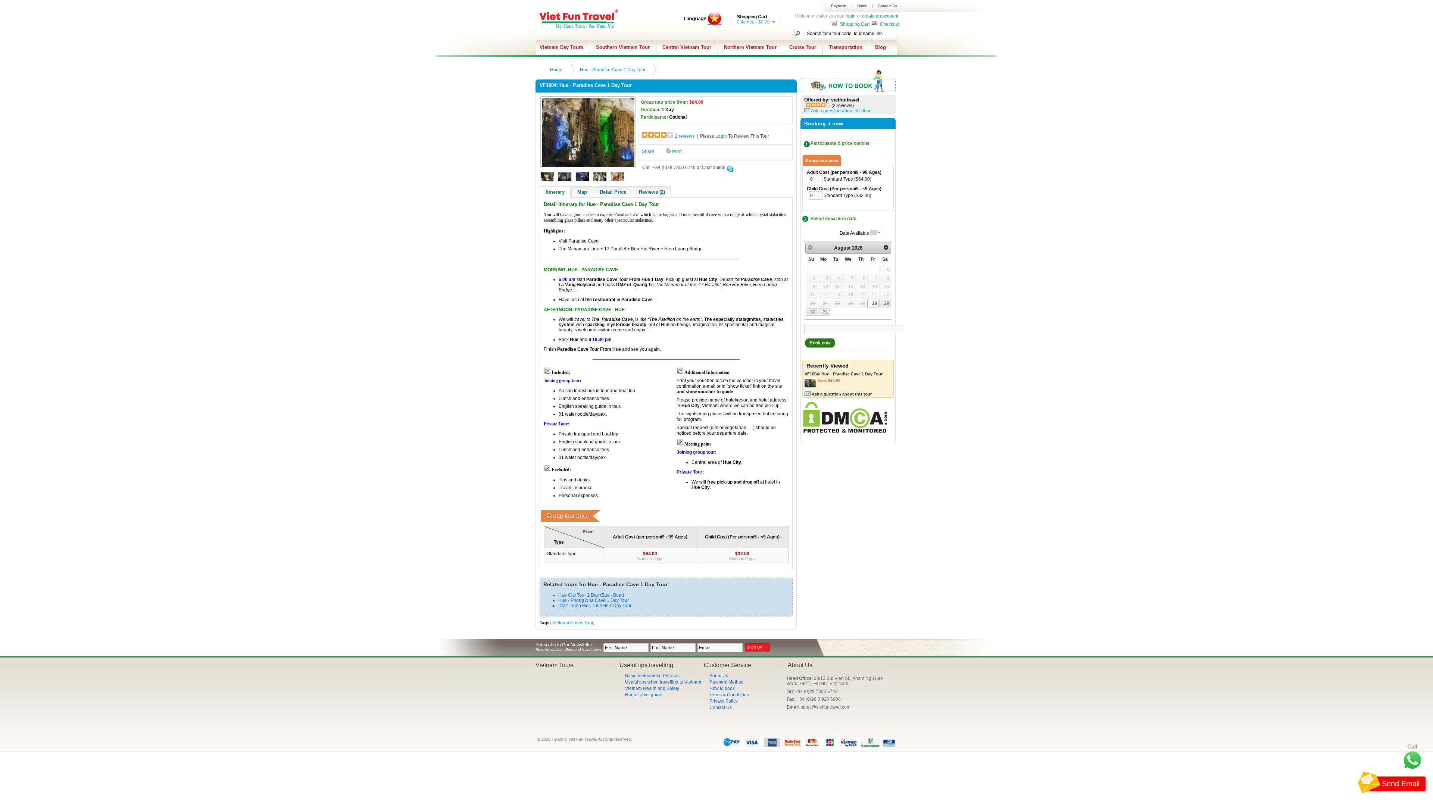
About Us (718, 675)
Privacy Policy (723, 701)
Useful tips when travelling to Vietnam (663, 682)
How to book (722, 688)
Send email (1401, 784)
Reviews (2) (652, 192)
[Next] (886, 248)
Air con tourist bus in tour (584, 390)
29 (886, 303)
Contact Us (887, 6)
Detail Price (613, 192)
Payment (838, 6)
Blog (880, 47)
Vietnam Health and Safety (652, 688)
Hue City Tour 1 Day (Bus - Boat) (591, 595)
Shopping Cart (854, 24)
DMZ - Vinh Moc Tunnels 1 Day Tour (594, 605)
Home (862, 6)
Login (721, 136)
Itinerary (555, 192)
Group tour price (821, 160)
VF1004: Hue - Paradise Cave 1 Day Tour (844, 374)
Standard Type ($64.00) (847, 179)
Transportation (845, 47)
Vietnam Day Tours (561, 47)
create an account (880, 16)
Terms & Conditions (729, 694)
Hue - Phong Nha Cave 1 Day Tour (593, 600)
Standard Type (650, 558)
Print (676, 151)
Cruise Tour (802, 47)
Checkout (889, 24)
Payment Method (726, 682)
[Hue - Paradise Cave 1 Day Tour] (588, 165)
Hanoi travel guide (643, 694)
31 (825, 312)
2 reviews (684, 136)
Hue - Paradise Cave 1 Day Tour (613, 69)
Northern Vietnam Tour (750, 47)
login (851, 16)
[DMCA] (845, 431)
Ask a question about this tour (841, 110)
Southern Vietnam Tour (623, 47)
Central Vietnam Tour (686, 47)
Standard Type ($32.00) (847, 195)
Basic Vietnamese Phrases (652, 675)
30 (812, 312)
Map (582, 192)
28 (874, 303)
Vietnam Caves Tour (572, 622)
